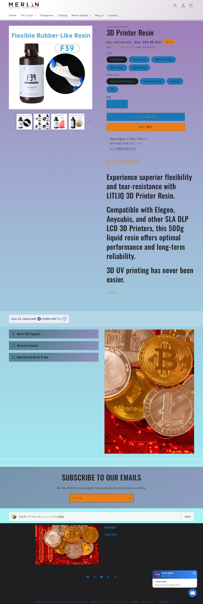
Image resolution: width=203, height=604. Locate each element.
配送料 (117, 47)
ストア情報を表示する (123, 148)
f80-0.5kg (116, 67)
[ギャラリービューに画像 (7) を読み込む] (59, 121)
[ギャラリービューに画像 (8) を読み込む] (77, 121)
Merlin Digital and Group (54, 601)
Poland (174, 81)
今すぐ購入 (146, 127)
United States (152, 81)
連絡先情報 (164, 601)
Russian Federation (122, 81)
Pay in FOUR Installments (123, 161)
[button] (28, 15)
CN (112, 89)
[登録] (129, 498)
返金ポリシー (97, 601)
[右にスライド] (89, 121)
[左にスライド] (12, 121)
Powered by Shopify (77, 601)
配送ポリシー (149, 601)
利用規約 (135, 601)
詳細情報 (188, 516)
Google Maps (110, 534)
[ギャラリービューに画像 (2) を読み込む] (42, 121)
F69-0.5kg (139, 59)
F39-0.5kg (116, 59)
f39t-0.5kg (139, 67)
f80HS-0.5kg (163, 59)
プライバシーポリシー (117, 601)
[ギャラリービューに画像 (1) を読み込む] (24, 121)
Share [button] (113, 292)
